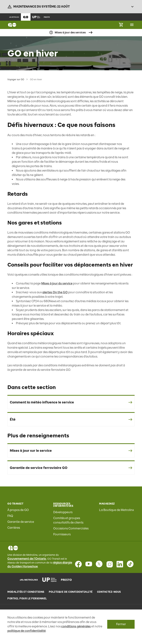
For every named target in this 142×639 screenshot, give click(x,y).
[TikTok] (130, 564)
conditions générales (76, 626)
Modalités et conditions (25, 592)
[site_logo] (12, 25)
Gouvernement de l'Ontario (26, 558)
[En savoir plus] (132, 6)
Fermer (121, 624)
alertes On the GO (55, 292)
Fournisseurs (62, 534)
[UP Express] (49, 580)
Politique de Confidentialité (71, 592)
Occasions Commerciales (71, 528)
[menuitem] (14, 17)
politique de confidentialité (26, 631)
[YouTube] (88, 564)
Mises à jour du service (56, 283)
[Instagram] (109, 564)
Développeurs (62, 512)
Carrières (13, 527)
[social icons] (13, 548)
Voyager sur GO (15, 79)
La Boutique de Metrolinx (116, 510)
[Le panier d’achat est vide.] (121, 25)
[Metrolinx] (29, 580)
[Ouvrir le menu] (132, 24)
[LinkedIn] (119, 564)
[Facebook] (78, 564)
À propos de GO (18, 510)
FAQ (10, 516)
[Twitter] (99, 564)
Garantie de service (20, 522)
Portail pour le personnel (27, 598)
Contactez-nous (109, 592)
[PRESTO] (66, 580)
